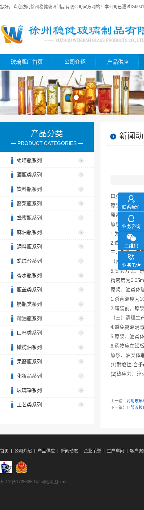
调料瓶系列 (29, 246)
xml (62, 481)
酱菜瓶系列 (29, 203)
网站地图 (49, 481)
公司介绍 (75, 62)
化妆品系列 (29, 376)
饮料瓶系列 (29, 189)
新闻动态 (69, 450)
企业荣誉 (92, 450)
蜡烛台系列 (29, 261)
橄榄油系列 (29, 347)
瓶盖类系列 (29, 289)
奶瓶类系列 (29, 304)
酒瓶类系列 (29, 174)
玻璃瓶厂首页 (27, 62)
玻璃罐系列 (29, 390)
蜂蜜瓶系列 (29, 218)
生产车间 (115, 450)
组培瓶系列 (29, 160)
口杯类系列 (29, 333)
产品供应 (118, 62)
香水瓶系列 (29, 275)
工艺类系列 (29, 404)
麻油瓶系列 (29, 232)
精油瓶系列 (29, 318)
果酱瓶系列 (29, 361)
